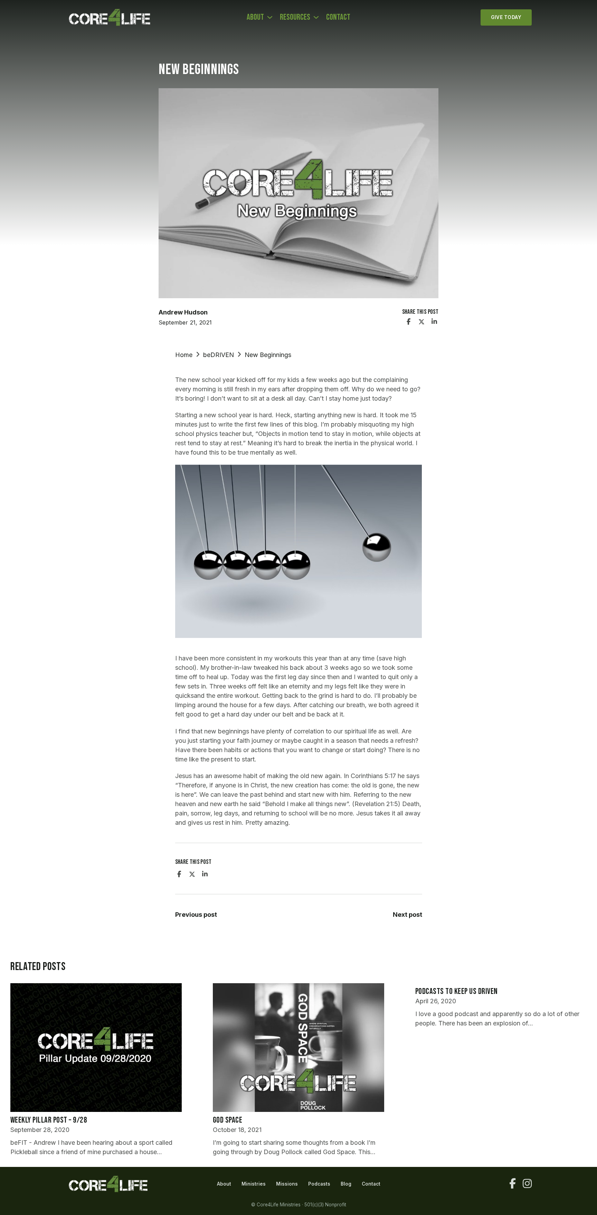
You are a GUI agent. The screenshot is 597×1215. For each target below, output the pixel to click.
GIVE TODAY (506, 17)
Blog (346, 1184)
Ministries (253, 1184)
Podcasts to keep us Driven (456, 991)
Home (183, 354)
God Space (227, 1120)
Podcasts (319, 1184)
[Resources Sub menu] (316, 17)
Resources (295, 17)
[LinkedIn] (434, 322)
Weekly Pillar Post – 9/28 (48, 1120)
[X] (421, 322)
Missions (287, 1184)
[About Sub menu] (270, 17)
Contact (338, 17)
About (255, 17)
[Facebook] (408, 322)
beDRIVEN (218, 354)
